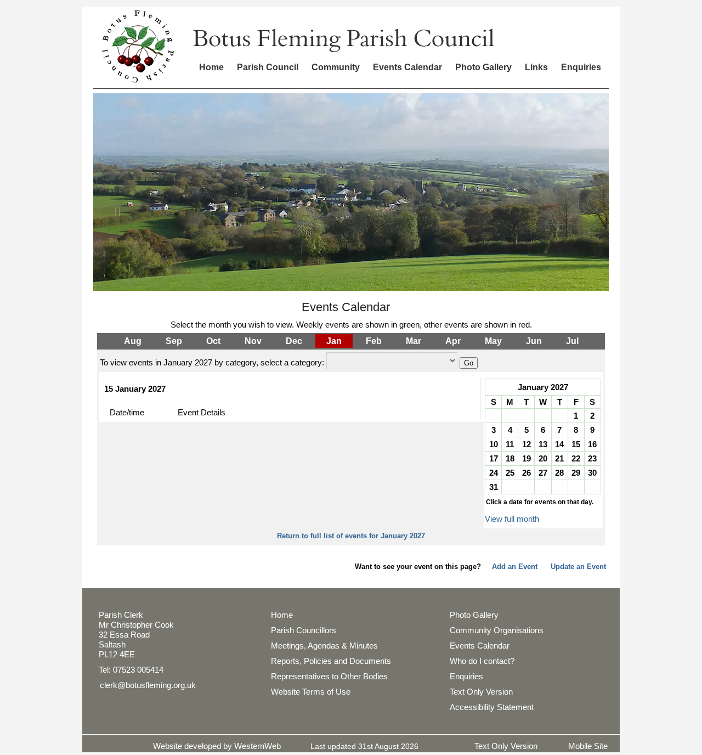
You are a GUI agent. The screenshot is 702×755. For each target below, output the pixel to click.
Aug (132, 341)
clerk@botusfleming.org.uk (148, 685)
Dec (294, 341)
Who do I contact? (482, 661)
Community (336, 67)
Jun (534, 341)
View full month (512, 518)
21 (559, 458)
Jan (334, 341)
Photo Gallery (483, 67)
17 (493, 458)
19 (526, 458)
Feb (374, 341)
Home (211, 67)
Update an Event (578, 566)
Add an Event (514, 566)
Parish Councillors (303, 630)
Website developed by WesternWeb (217, 746)
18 (510, 458)
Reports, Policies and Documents (331, 661)
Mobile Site (588, 746)
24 (493, 472)
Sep (174, 341)
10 (493, 444)
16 (592, 444)
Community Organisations (497, 630)
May (493, 341)
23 (592, 458)
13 (543, 444)
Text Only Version (481, 691)
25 (510, 472)
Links (536, 67)
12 (526, 444)
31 (493, 487)
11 (510, 444)
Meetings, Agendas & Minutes (324, 645)
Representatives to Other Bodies (329, 676)
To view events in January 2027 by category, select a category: (212, 362)
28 (559, 472)
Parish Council (267, 67)
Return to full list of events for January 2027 (351, 536)
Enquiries (581, 67)
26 (526, 472)
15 (575, 444)
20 (543, 458)
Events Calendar (407, 67)
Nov (253, 341)
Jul (572, 341)
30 (592, 472)
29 (575, 472)
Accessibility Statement (492, 707)
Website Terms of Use (310, 691)
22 (575, 458)
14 (559, 444)
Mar (413, 341)
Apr (453, 341)
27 (543, 472)
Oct (213, 341)
